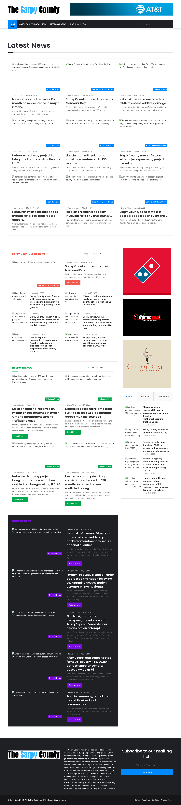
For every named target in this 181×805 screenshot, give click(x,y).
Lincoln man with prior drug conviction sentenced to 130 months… (86, 159)
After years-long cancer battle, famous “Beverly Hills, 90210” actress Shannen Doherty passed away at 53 (89, 664)
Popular (145, 396)
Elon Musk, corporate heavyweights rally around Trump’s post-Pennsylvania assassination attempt (87, 622)
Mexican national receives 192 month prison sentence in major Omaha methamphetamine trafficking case (35, 415)
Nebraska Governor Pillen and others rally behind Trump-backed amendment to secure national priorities (89, 539)
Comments (163, 396)
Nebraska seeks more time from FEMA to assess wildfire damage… (143, 101)
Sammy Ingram (73, 95)
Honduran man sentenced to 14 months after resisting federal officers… (35, 216)
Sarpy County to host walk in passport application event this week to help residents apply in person (45, 321)
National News (78, 24)
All (80, 253)
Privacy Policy (167, 800)
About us (146, 800)
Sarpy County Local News (32, 24)
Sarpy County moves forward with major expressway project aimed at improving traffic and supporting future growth (45, 302)
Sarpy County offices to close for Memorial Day (155, 431)
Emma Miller (126, 95)
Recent (128, 396)
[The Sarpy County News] (34, 10)
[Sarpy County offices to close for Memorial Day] (133, 433)
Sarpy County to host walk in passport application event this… (143, 214)
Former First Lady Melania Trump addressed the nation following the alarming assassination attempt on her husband (90, 581)
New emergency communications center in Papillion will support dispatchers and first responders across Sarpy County (43, 344)
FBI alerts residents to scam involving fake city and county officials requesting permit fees (97, 300)
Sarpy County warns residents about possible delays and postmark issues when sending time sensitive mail (97, 322)
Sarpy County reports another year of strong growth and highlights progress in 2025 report (95, 341)
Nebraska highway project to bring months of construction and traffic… (36, 159)
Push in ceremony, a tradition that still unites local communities (88, 700)
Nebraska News (58, 24)
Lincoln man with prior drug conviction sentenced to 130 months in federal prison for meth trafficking (85, 482)
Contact (155, 800)
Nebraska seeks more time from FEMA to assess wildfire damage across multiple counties (88, 413)
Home (12, 24)
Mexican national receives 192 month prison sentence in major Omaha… (35, 103)
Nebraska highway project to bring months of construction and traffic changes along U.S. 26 (36, 480)
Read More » (72, 282)
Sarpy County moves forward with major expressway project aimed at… (141, 159)
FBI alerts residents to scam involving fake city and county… (89, 214)
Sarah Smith (18, 95)
